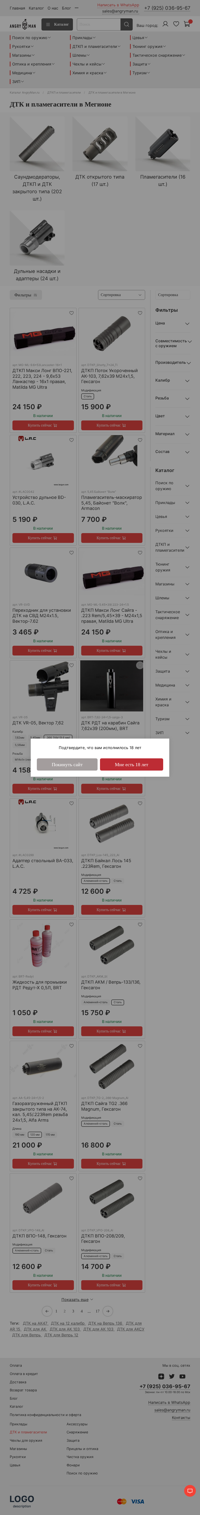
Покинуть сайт (67, 764)
